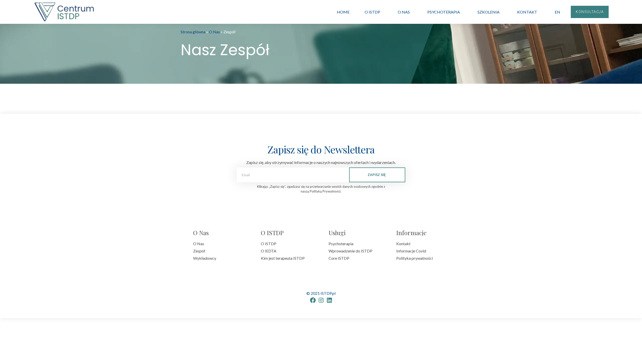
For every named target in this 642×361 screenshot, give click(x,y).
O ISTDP (372, 12)
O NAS (404, 12)
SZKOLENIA (488, 12)
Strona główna (193, 31)
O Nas (214, 31)
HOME (343, 12)
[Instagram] (321, 300)
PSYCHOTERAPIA (443, 12)
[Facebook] (313, 300)
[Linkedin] (329, 300)
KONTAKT (527, 12)
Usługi (337, 233)
